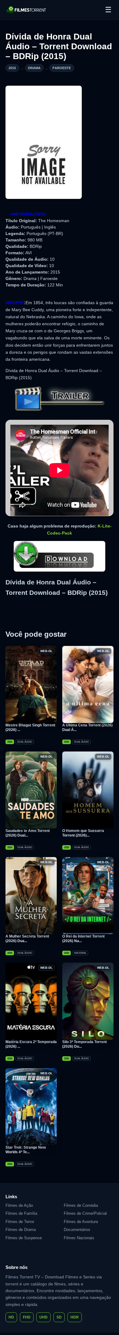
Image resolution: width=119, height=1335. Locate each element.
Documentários (77, 1229)
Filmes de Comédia (81, 1205)
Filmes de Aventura (81, 1221)
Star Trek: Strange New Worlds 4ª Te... (25, 1149)
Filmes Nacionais (79, 1238)
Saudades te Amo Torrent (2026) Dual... (27, 833)
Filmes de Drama (20, 1229)
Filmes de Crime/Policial (85, 1213)
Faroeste (61, 68)
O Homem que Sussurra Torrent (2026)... (83, 833)
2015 (12, 68)
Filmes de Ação (19, 1205)
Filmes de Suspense (23, 1238)
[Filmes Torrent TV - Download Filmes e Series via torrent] (26, 10)
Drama (34, 68)
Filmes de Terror (19, 1221)
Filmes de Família (21, 1213)
